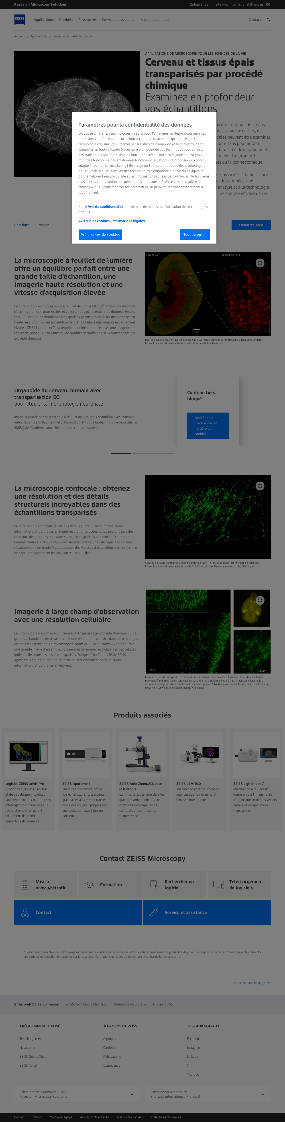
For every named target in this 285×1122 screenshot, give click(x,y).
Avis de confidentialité (106, 206)
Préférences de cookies (100, 234)
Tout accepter (194, 234)
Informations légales (128, 221)
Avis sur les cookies (94, 221)
